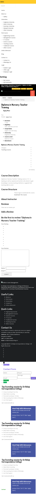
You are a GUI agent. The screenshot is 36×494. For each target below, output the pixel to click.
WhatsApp (6, 380)
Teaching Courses (8, 43)
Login (2, 65)
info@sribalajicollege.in (11, 86)
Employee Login (7, 72)
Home (3, 10)
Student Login (7, 68)
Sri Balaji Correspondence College (20, 344)
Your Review (5, 248)
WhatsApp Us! (7, 62)
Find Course (4, 33)
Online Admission (6, 50)
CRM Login (6, 70)
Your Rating (4, 224)
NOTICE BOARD (16, 89)
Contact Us (4, 57)
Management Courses (9, 37)
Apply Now (29, 89)
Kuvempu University (8, 26)
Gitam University (7, 24)
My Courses (6, 80)
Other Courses (7, 48)
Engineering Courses (8, 35)
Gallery (5, 16)
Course (10, 98)
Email (3, 271)
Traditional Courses (8, 46)
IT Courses (6, 39)
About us (3, 14)
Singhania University (8, 22)
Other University (7, 30)
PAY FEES (23, 89)
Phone (5, 382)
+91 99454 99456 (8, 338)
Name (3, 268)
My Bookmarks (7, 82)
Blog (2, 54)
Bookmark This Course (20, 195)
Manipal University (8, 28)
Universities (4, 19)
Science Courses (7, 41)
